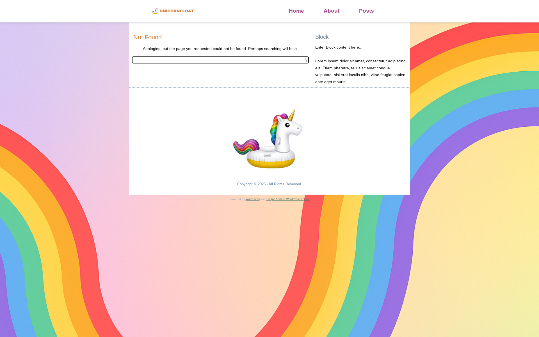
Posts (366, 11)
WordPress (253, 199)
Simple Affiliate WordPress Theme (288, 199)
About (331, 11)
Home (296, 11)
